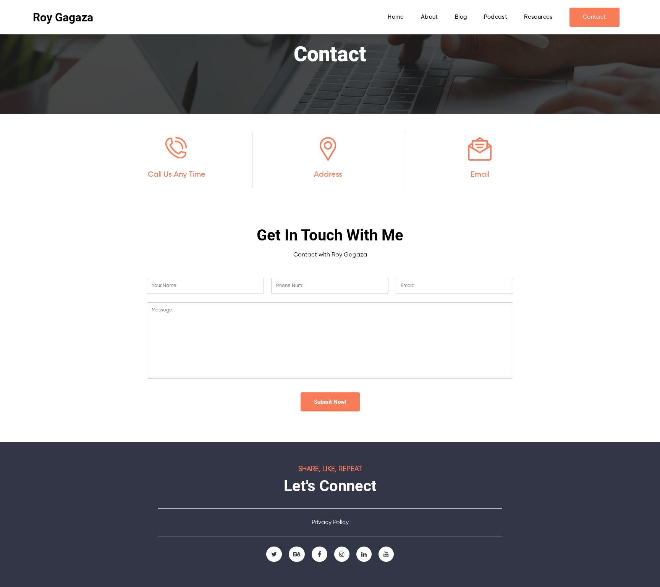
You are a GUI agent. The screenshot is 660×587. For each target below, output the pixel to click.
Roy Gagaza (63, 17)
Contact (594, 17)
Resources (538, 17)
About (429, 17)
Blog (461, 17)
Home (396, 17)
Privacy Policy (330, 522)
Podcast (495, 17)
